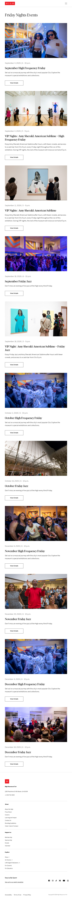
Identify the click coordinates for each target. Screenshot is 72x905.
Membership (8, 837)
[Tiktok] (55, 881)
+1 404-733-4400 (10, 795)
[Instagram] (51, 881)
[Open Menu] (65, 3)
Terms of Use (17, 895)
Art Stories (8, 860)
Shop (6, 857)
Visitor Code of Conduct (11, 826)
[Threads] (66, 881)
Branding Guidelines (10, 823)
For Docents (8, 865)
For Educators (9, 868)
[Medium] (59, 881)
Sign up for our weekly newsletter (14, 882)
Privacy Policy (27, 895)
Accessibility (8, 895)
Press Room (8, 812)
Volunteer (7, 846)
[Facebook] (48, 881)
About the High (9, 809)
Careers (7, 815)
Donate (7, 843)
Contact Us (8, 820)
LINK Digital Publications (12, 863)
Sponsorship (8, 840)
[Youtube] (63, 881)
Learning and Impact (11, 817)
